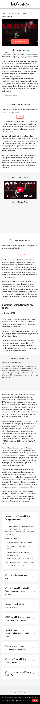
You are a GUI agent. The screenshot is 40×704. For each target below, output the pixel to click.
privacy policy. (27, 701)
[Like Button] (31, 23)
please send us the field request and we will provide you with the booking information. (20, 112)
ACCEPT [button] (35, 700)
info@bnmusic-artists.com (11, 95)
